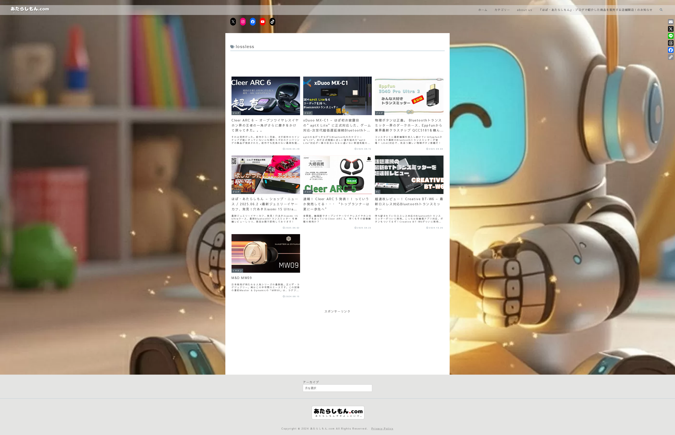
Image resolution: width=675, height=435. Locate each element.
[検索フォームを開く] (661, 9)
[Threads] (670, 42)
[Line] (670, 35)
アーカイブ (311, 382)
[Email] (670, 21)
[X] (670, 28)
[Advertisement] (337, 62)
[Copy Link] (670, 57)
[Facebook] (670, 50)
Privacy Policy (382, 428)
